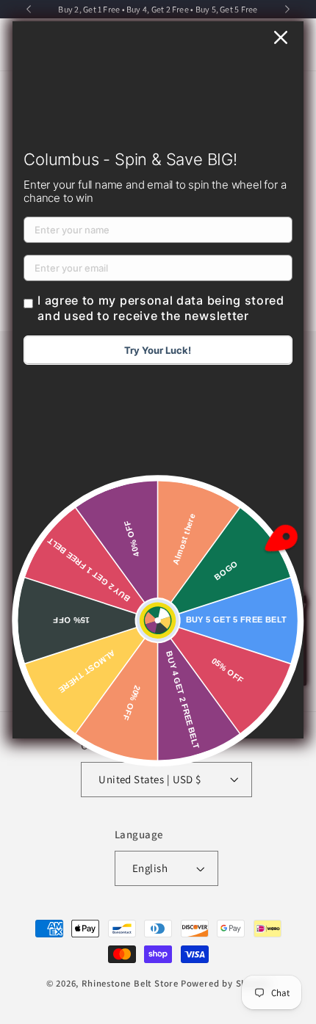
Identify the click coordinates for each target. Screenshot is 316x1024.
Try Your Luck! (157, 350)
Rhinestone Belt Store (130, 983)
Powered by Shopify (225, 983)
